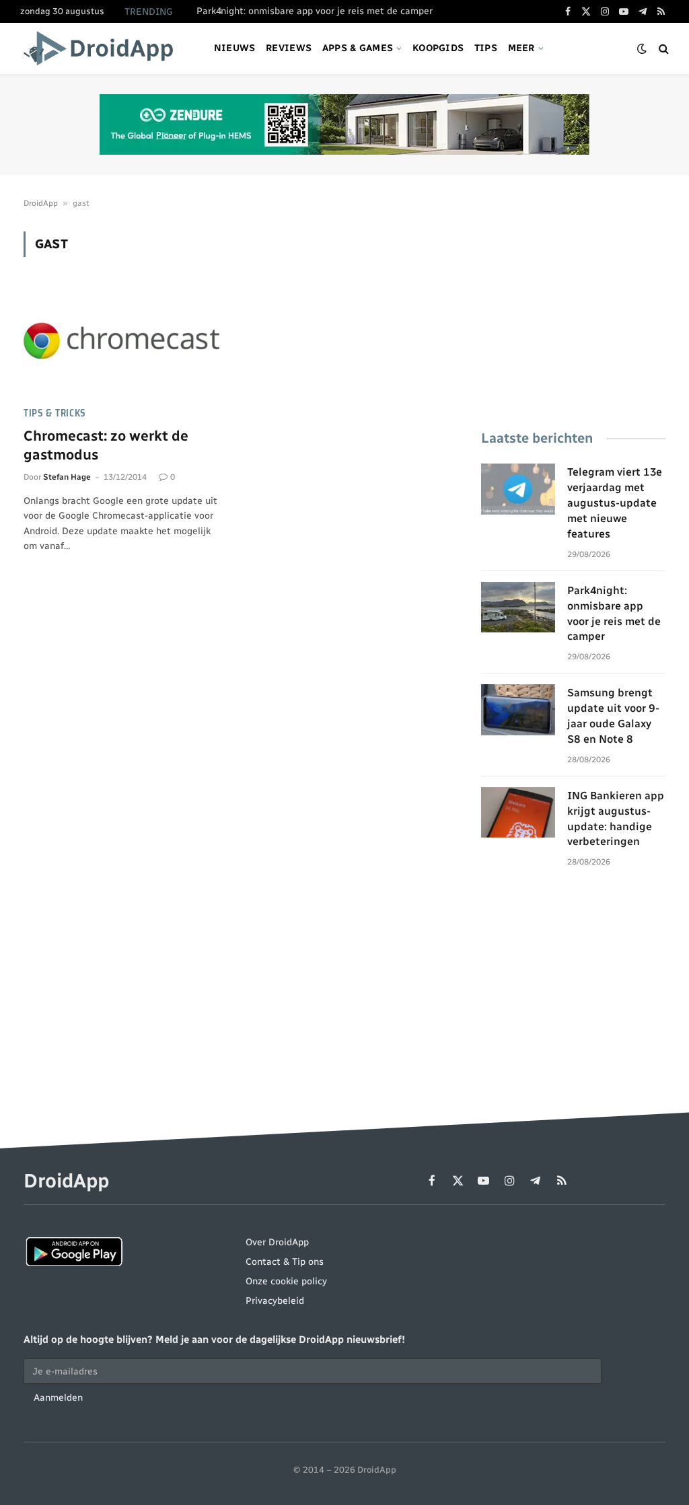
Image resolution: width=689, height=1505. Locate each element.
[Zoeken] (662, 49)
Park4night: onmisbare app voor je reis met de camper (314, 11)
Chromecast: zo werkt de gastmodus (106, 445)
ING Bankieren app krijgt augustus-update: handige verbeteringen (615, 818)
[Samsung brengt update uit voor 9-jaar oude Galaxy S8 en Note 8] (518, 709)
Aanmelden (58, 1397)
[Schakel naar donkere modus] (642, 48)
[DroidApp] (102, 48)
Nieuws (235, 48)
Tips (485, 48)
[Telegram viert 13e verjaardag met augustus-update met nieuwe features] (518, 489)
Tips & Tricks (55, 413)
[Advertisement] (573, 315)
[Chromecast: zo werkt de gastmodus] (122, 339)
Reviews (289, 48)
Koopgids (438, 48)
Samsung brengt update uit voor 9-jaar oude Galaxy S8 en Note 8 (613, 715)
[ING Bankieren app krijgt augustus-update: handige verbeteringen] (518, 812)
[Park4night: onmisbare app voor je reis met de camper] (518, 607)
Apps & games (357, 48)
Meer (521, 48)
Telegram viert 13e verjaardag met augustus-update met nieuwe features (614, 503)
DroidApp (41, 203)
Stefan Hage (67, 477)
